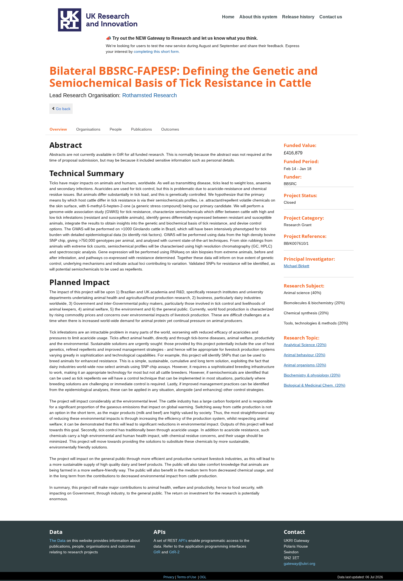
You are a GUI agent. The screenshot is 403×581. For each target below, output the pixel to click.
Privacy (168, 577)
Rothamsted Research (149, 95)
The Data (57, 540)
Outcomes (170, 129)
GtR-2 (174, 552)
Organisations (88, 129)
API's (182, 540)
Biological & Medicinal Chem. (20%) (314, 385)
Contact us (330, 17)
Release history (298, 17)
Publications (141, 129)
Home (228, 17)
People (116, 129)
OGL (203, 577)
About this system (258, 17)
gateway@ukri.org (299, 563)
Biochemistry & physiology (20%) (312, 375)
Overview (58, 129)
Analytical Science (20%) (305, 345)
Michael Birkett (296, 266)
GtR (157, 552)
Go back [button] (63, 109)
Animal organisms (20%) (305, 365)
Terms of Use (186, 577)
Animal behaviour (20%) (304, 355)
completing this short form (156, 51)
